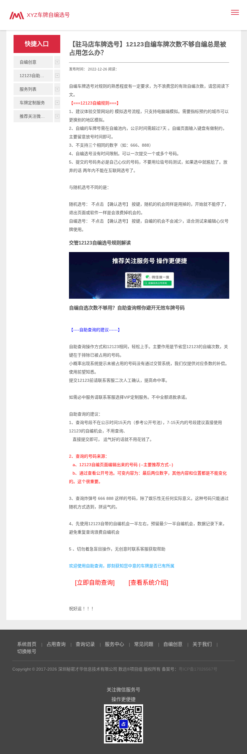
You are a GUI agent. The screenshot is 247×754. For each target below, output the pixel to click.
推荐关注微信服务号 (36, 116)
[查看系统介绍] (148, 582)
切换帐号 (26, 651)
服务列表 (28, 89)
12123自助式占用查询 (36, 75)
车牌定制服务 (32, 102)
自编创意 (28, 62)
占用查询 (56, 644)
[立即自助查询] (95, 582)
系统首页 (26, 644)
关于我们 (202, 644)
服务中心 (114, 644)
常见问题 (143, 644)
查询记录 (85, 644)
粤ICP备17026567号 (198, 669)
